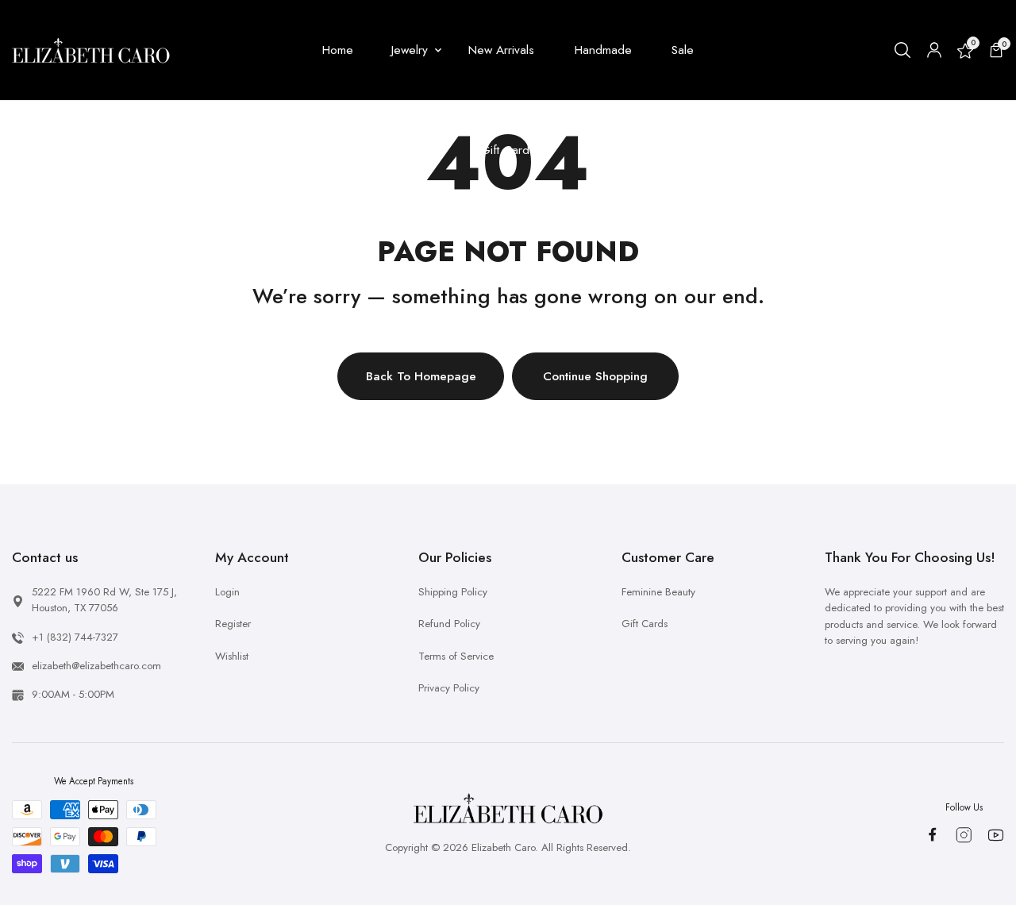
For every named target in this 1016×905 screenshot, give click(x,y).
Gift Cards (645, 623)
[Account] (934, 50)
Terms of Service (456, 656)
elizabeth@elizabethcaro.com (96, 665)
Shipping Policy (452, 591)
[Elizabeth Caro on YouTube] (995, 835)
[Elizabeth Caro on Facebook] (932, 834)
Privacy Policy (448, 687)
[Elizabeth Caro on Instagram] (964, 835)
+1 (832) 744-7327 (75, 637)
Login (227, 591)
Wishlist (231, 656)
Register (233, 623)
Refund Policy (449, 623)
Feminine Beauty (658, 591)
